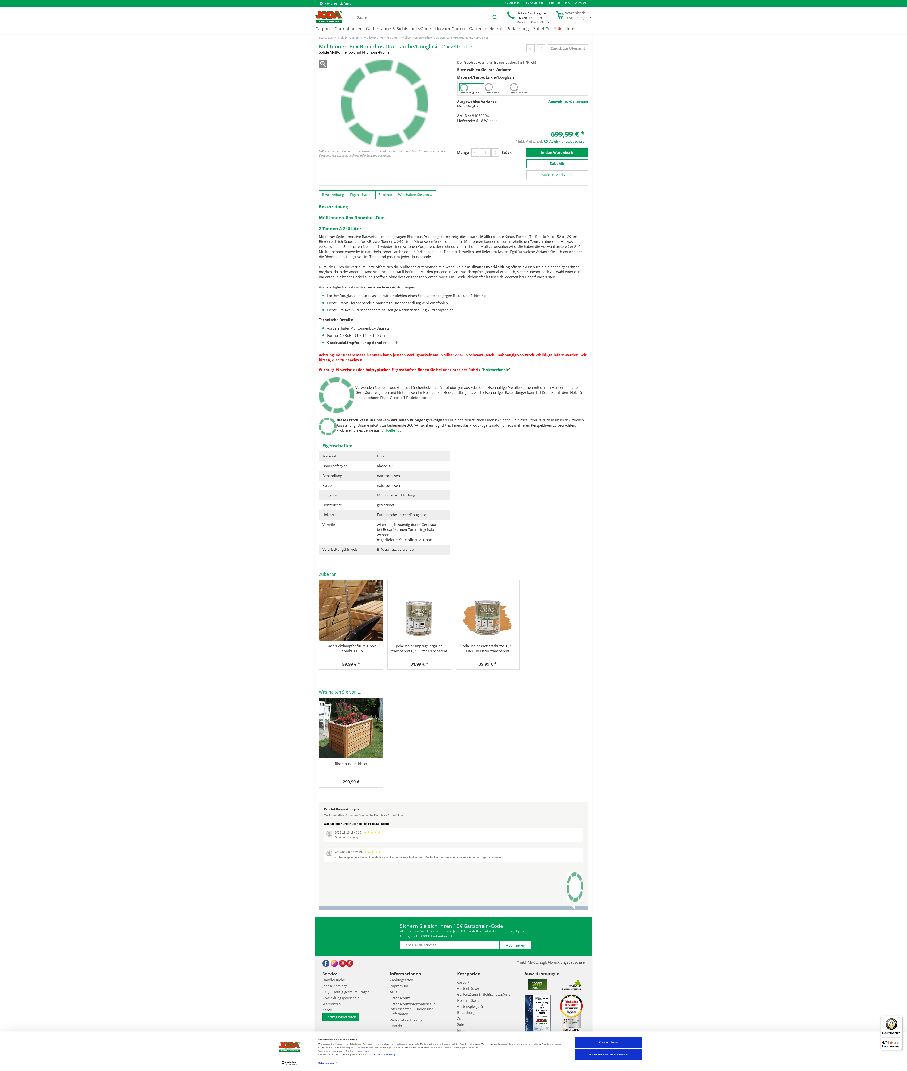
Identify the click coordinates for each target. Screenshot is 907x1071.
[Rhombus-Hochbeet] (351, 728)
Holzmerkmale (496, 369)
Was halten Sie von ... (415, 194)
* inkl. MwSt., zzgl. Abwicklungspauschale (551, 962)
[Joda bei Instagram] (334, 963)
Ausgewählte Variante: (477, 101)
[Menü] (899, 1018)
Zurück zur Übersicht (568, 48)
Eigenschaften (361, 194)
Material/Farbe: (471, 77)
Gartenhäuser (348, 28)
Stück (507, 152)
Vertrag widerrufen (340, 1017)
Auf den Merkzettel (557, 174)
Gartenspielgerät (485, 28)
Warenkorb (331, 1004)
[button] (512, 3)
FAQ (567, 3)
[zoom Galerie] (384, 103)
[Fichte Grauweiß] (522, 87)
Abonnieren (515, 945)
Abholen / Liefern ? (338, 3)
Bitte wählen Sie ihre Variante (484, 69)
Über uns (553, 3)
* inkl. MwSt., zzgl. (550, 141)
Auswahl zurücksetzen (568, 101)
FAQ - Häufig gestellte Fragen (346, 992)
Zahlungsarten (401, 980)
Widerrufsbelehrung (406, 1020)
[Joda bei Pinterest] (349, 963)
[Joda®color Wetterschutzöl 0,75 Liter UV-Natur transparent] (487, 610)
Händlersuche (333, 980)
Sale (558, 28)
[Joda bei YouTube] (342, 963)
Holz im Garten (450, 28)
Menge (463, 152)
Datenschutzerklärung (382, 1055)
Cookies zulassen (608, 1042)
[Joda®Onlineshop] (328, 17)
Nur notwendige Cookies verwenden (608, 1055)
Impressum (362, 1051)
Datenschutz (400, 997)
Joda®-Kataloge (334, 985)
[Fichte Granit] (497, 87)
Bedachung (517, 28)
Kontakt (579, 3)
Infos (572, 28)
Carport (322, 28)
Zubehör (541, 28)
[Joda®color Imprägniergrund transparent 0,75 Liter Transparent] (419, 610)
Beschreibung (333, 194)
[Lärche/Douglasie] (471, 87)
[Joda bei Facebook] (325, 963)
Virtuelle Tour (392, 430)
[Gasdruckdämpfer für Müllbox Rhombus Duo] (351, 610)
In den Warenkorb (557, 152)
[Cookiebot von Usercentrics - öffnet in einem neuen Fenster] (289, 1063)
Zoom (323, 64)
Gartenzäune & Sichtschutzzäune (398, 28)
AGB (393, 992)
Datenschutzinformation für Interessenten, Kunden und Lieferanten (412, 1009)
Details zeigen (326, 1063)
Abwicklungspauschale (340, 997)
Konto (327, 1010)
